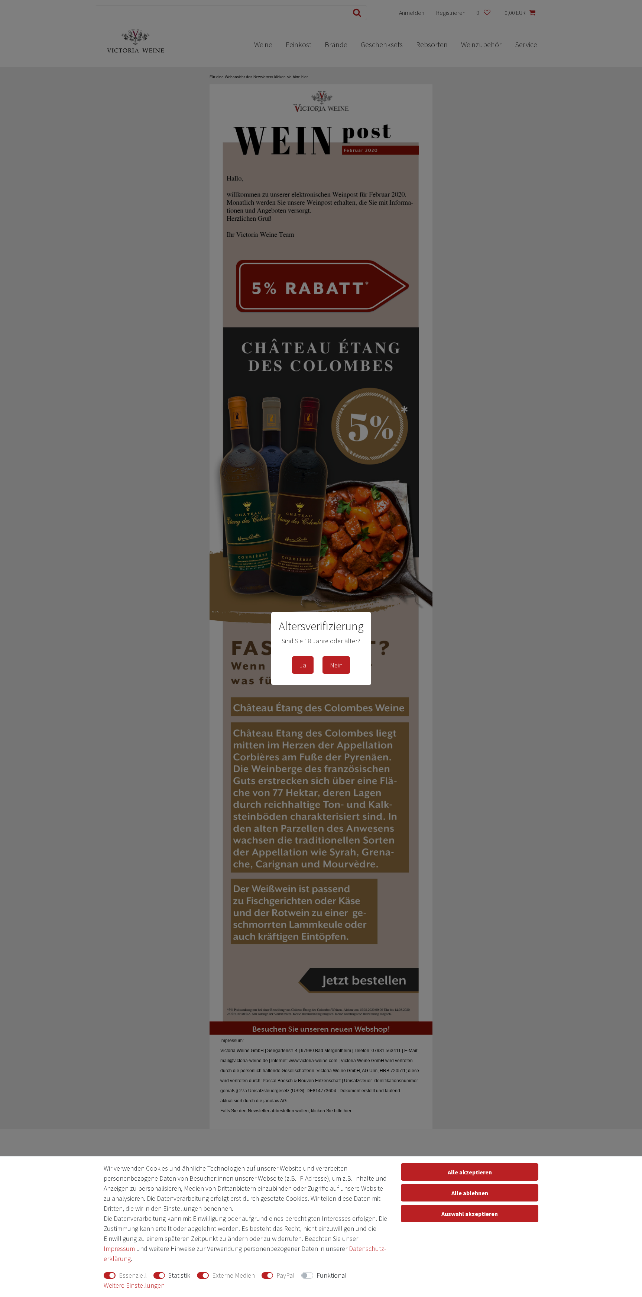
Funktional (332, 1275)
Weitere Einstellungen (134, 1285)
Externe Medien (233, 1275)
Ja (302, 665)
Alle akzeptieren (470, 1172)
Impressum (119, 1248)
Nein (336, 665)
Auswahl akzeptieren (469, 1213)
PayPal (285, 1275)
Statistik (179, 1275)
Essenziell (133, 1275)
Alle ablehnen (469, 1193)
